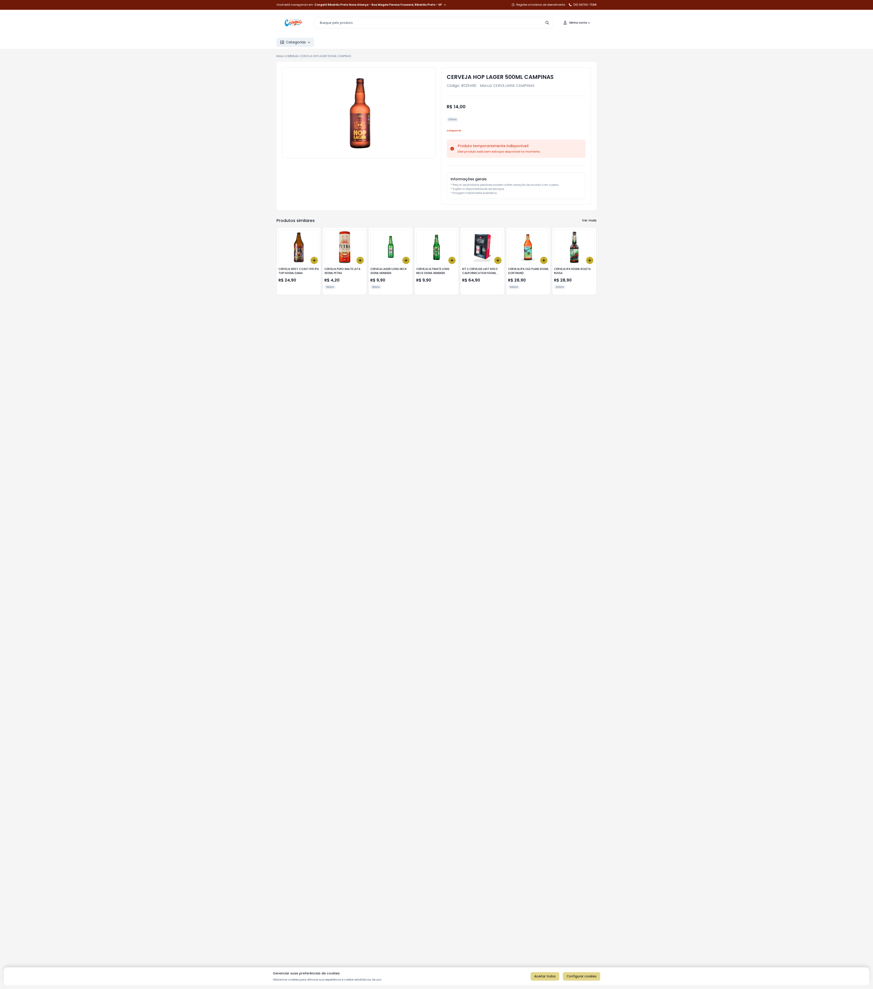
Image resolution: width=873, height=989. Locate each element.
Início (280, 56)
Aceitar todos (545, 976)
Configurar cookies (582, 976)
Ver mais (589, 220)
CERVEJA (292, 56)
